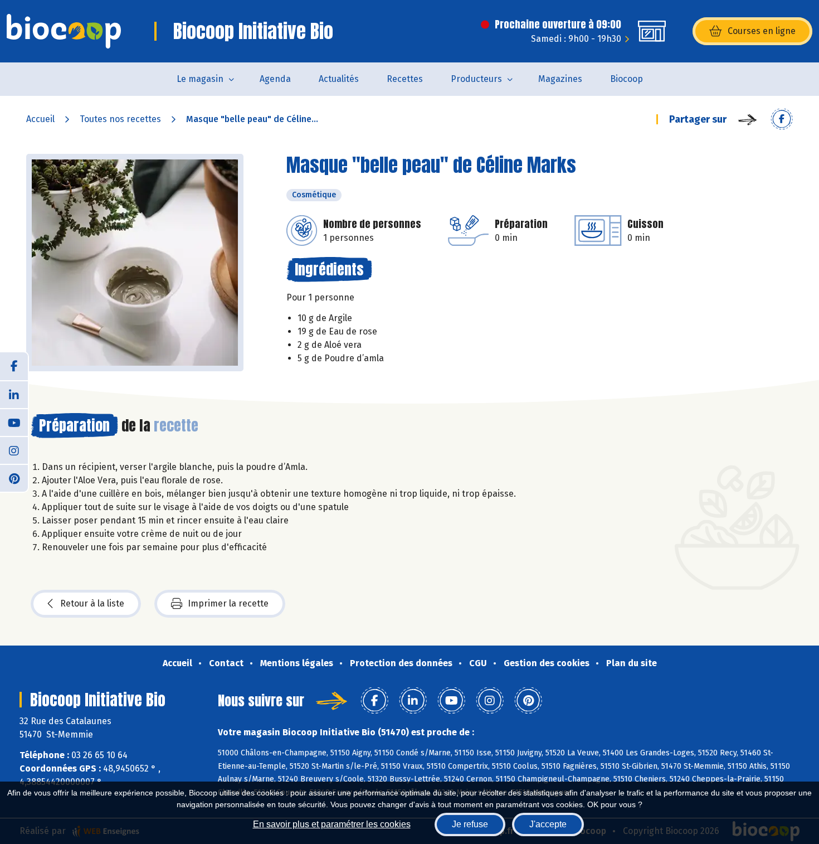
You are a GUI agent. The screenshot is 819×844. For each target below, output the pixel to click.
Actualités (339, 79)
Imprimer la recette (228, 603)
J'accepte (548, 824)
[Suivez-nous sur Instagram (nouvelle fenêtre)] (14, 450)
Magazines (560, 79)
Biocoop (626, 79)
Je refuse (470, 824)
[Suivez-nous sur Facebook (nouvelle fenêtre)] (14, 366)
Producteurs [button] (476, 79)
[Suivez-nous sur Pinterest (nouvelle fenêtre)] (14, 478)
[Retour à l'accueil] (64, 31)
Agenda (275, 79)
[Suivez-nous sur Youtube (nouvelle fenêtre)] (14, 422)
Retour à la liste (92, 603)
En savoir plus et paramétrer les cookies (332, 824)
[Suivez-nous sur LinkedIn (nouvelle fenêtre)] (14, 394)
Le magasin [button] (200, 79)
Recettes (405, 79)
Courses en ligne (762, 31)
